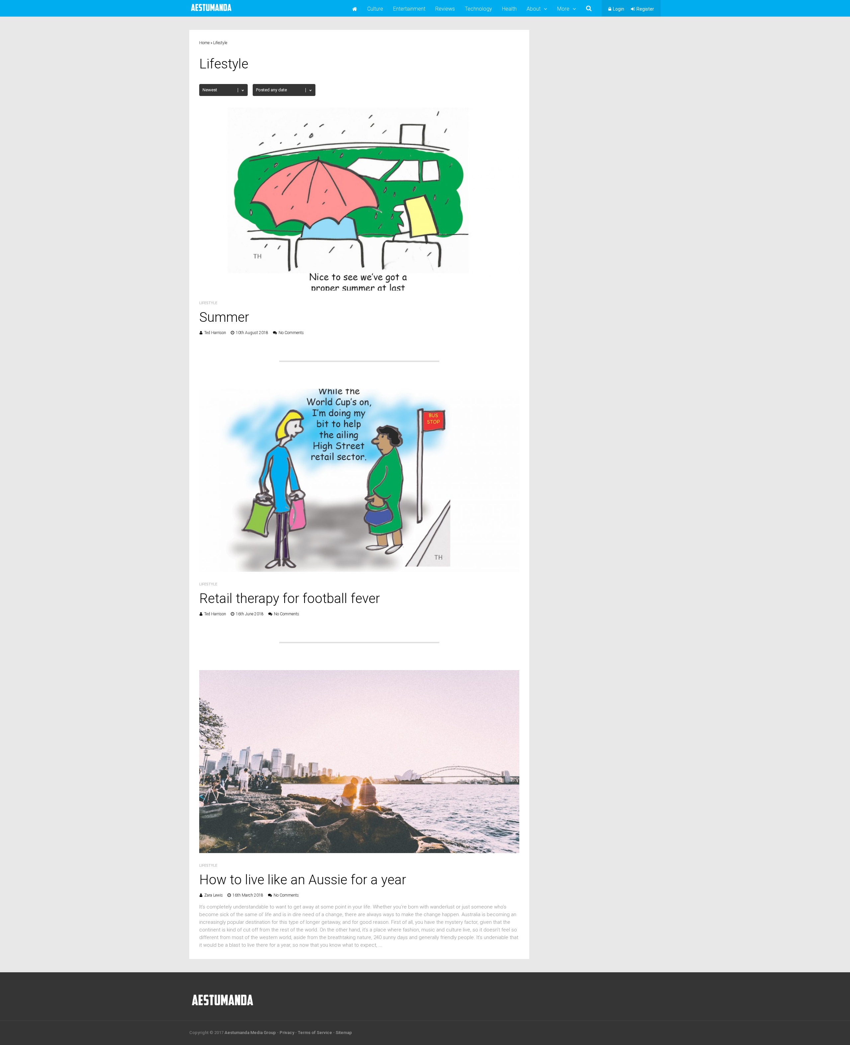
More (563, 9)
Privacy (287, 1032)
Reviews (445, 9)
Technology (478, 9)
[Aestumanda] (211, 11)
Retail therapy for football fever (289, 598)
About (534, 9)
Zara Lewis (213, 895)
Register (645, 9)
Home (204, 43)
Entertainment (409, 9)
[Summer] (359, 289)
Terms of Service (315, 1032)
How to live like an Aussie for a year (302, 880)
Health (509, 9)
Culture (375, 9)
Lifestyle (208, 303)
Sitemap (344, 1032)
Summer (224, 317)
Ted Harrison (215, 332)
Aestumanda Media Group (250, 1032)
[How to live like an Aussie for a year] (359, 851)
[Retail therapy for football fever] (359, 570)
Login (618, 9)
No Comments (291, 332)
